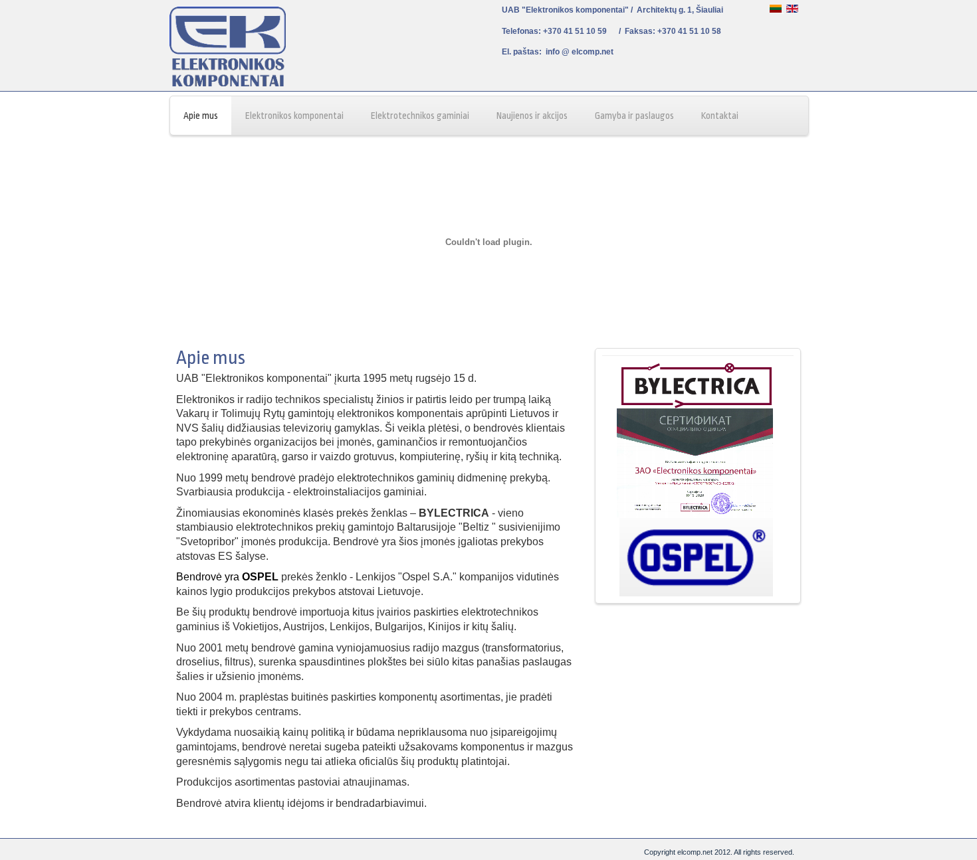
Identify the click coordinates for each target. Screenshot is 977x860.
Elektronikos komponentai (294, 115)
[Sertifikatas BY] (697, 515)
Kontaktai (719, 115)
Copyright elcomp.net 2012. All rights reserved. (719, 852)
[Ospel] (697, 593)
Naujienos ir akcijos (532, 115)
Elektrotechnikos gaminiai (420, 115)
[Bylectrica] (697, 405)
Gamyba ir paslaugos (634, 115)
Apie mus (200, 115)
